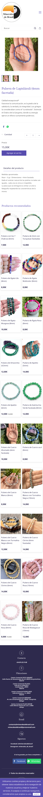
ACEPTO (36, 794)
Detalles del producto (13, 168)
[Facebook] (3, 126)
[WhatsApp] (7, 126)
